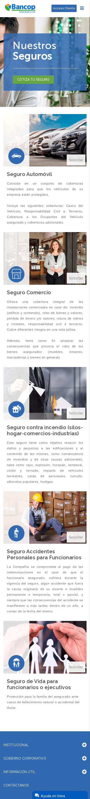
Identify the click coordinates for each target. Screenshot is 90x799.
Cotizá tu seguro (33, 79)
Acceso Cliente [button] (64, 8)
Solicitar (76, 160)
